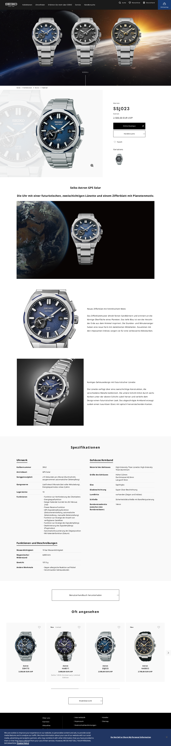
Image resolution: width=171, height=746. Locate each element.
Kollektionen (27, 88)
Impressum (79, 721)
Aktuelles (46, 725)
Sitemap (105, 721)
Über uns (46, 718)
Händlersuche (129, 134)
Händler (105, 717)
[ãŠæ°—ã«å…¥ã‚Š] (39, 627)
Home (18, 88)
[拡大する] (92, 165)
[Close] (167, 737)
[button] (122, 2)
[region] (85, 737)
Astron (37, 88)
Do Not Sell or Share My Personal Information (131, 737)
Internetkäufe (80, 717)
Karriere (45, 722)
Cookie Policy (23, 743)
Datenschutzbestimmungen (85, 725)
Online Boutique (129, 126)
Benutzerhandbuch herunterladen (85, 595)
